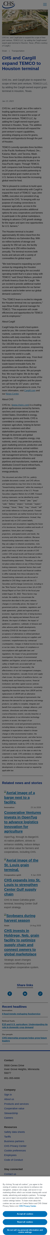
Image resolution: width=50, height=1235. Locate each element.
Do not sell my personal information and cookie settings (25, 1231)
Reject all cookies (25, 1222)
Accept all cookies (25, 1214)
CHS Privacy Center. (27, 1206)
